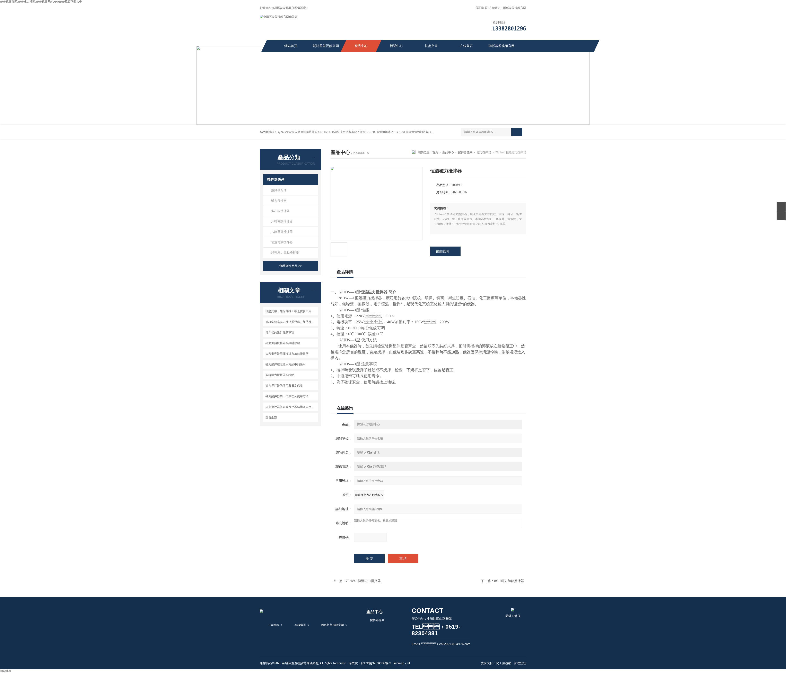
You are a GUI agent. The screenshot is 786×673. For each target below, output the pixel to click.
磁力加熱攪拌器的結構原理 (282, 343)
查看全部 (271, 417)
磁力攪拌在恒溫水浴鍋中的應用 (285, 364)
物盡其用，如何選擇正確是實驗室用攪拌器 (291, 311)
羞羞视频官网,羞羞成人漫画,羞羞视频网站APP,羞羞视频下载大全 (41, 1)
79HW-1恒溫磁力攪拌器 (363, 581)
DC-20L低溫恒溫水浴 (380, 131)
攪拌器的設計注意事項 (279, 332)
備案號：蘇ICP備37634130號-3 (370, 663)
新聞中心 (396, 46)
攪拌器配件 (279, 190)
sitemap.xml (401, 663)
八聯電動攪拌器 (282, 231)
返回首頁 (482, 7)
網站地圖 (5, 671)
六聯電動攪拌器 (282, 221)
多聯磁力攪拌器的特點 (279, 375)
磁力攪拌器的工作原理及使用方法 (286, 396)
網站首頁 (290, 46)
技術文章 (431, 46)
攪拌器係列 (276, 179)
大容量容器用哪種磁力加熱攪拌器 (286, 353)
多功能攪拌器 (280, 211)
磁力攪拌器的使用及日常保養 (284, 385)
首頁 (435, 152)
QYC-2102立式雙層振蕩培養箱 (297, 131)
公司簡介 (274, 625)
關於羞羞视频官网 (326, 46)
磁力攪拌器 (279, 200)
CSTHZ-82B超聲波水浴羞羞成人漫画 (342, 131)
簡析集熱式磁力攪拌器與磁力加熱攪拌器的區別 (291, 321)
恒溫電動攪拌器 (282, 242)
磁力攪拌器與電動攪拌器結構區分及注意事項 (291, 406)
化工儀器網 (503, 663)
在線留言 (495, 7)
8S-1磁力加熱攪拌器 (509, 581)
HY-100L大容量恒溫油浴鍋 (411, 131)
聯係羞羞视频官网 (514, 7)
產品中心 (361, 46)
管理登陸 (520, 663)
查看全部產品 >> (290, 266)
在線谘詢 (442, 251)
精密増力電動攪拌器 (285, 252)
